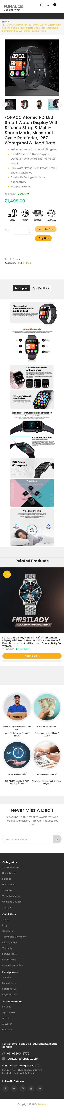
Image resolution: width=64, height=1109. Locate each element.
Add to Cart (46, 229)
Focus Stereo (9, 983)
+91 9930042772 (17, 1053)
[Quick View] (32, 661)
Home (5, 21)
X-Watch (7, 1024)
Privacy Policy (9, 942)
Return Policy (9, 960)
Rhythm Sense (10, 995)
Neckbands (8, 884)
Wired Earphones (11, 896)
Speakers (7, 890)
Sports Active (9, 989)
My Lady (6, 1007)
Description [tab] (21, 288)
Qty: (7, 230)
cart (48, 5)
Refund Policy (9, 954)
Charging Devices (11, 902)
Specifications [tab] (41, 288)
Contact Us (8, 931)
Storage (6, 907)
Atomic (6, 1018)
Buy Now (44, 238)
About (5, 919)
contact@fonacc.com (22, 1059)
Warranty (7, 948)
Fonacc (42, 1104)
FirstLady (7, 1030)
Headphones (9, 873)
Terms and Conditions (14, 937)
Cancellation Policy (12, 965)
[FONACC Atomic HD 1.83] (10, 104)
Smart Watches (10, 867)
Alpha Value (8, 1012)
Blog (4, 925)
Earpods (6, 879)
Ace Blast (7, 977)
